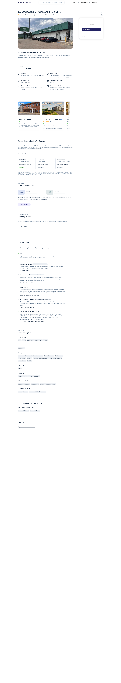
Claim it (83, 36)
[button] (27, 163)
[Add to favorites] (101, 14)
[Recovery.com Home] (24, 2)
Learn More (27, 82)
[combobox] (51, 2)
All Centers (20, 8)
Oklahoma (33, 8)
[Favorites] (101, 2)
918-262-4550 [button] (25, 204)
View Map (41, 75)
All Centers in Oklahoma (31, 193)
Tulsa (38, 8)
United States (27, 8)
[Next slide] (69, 115)
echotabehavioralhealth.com (88, 33)
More (67, 77)
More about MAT (40, 148)
